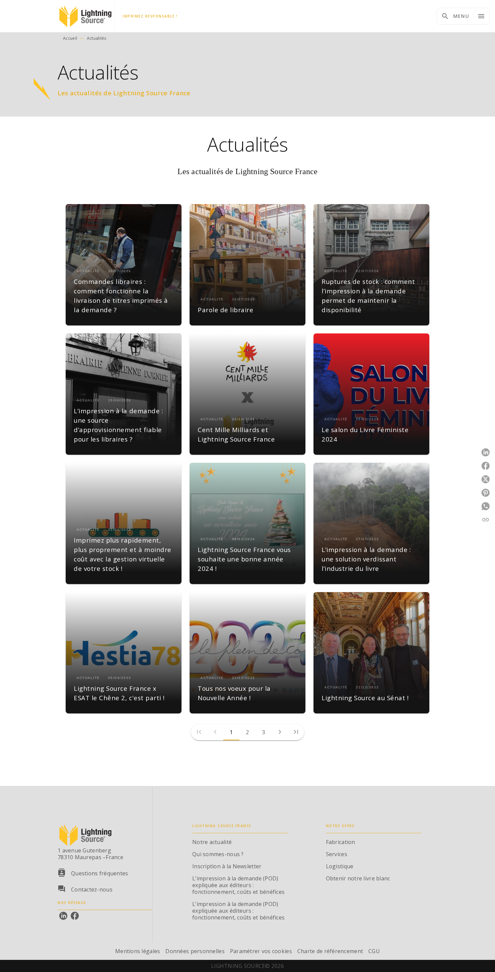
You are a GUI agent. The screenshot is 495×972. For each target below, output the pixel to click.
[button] (124, 264)
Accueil (70, 38)
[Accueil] (86, 16)
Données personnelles (194, 951)
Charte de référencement (330, 951)
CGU (374, 951)
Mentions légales (137, 951)
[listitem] (63, 915)
